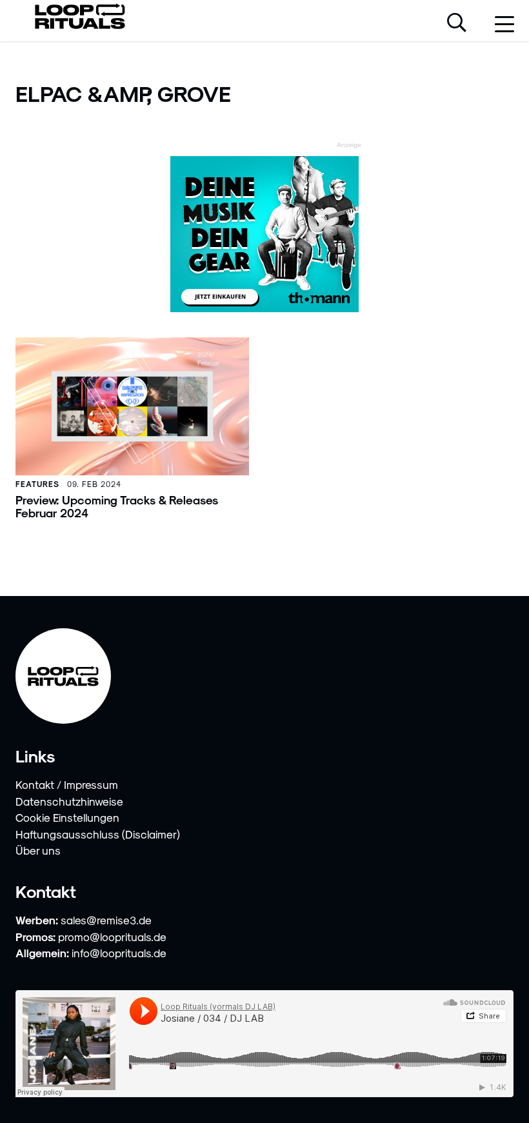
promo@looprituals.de (112, 936)
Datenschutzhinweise (69, 801)
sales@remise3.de (106, 919)
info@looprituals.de (119, 952)
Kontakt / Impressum (66, 784)
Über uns (38, 850)
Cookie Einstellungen (67, 817)
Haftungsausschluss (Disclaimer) (97, 834)
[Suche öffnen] (456, 24)
